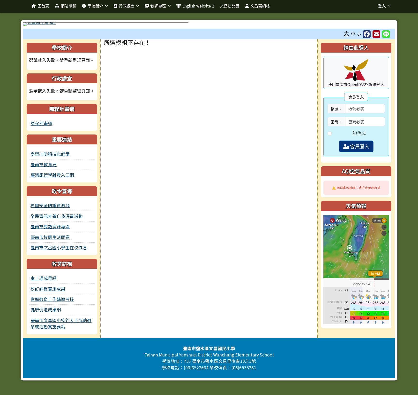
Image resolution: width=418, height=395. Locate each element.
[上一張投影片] (35, 25)
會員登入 (359, 146)
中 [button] (353, 34)
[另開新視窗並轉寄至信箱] (376, 34)
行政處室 (126, 6)
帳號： (336, 108)
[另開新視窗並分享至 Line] (386, 34)
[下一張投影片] (383, 25)
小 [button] (359, 33)
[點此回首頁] (209, 24)
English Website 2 (198, 6)
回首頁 (43, 6)
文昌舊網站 (260, 6)
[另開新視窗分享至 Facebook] (367, 34)
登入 (382, 6)
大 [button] (346, 33)
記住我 (359, 133)
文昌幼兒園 (229, 6)
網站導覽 (68, 6)
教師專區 (158, 6)
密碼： (336, 122)
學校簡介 (95, 6)
